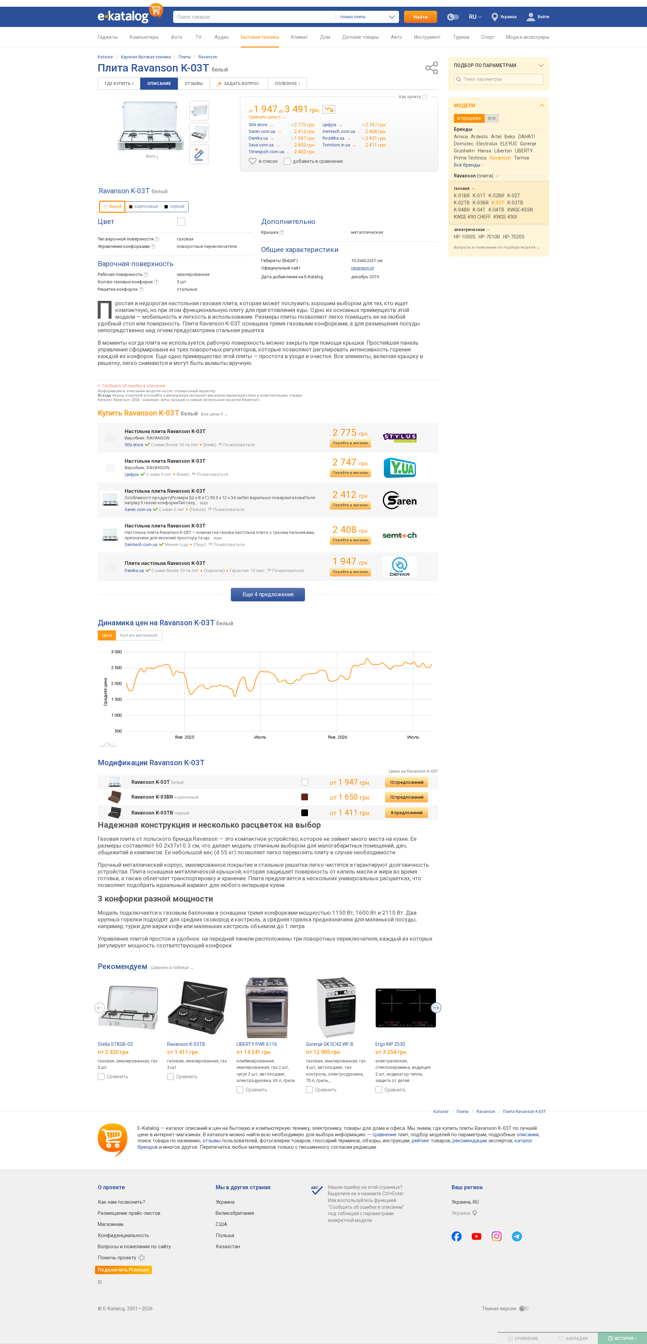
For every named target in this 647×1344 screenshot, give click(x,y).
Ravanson (207, 57)
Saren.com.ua (138, 509)
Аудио (222, 37)
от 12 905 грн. (323, 1052)
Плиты (185, 57)
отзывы (212, 1141)
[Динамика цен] (328, 109)
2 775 (350, 432)
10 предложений (407, 782)
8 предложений (407, 812)
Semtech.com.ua (141, 544)
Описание (159, 83)
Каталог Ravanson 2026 (119, 400)
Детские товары (360, 37)
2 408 (350, 529)
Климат (299, 37)
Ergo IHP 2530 (390, 1044)
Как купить (410, 96)
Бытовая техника (260, 37)
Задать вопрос (242, 83)
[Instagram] (497, 1236)
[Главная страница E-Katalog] (130, 17)
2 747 (350, 462)
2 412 (350, 494)
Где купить (119, 83)
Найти (420, 17)
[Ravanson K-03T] (199, 110)
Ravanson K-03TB (186, 1044)
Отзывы (194, 83)
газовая (185, 238)
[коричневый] (304, 797)
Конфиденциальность (123, 1235)
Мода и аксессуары (527, 37)
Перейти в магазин (350, 443)
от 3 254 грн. (391, 1052)
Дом (325, 37)
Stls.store (134, 444)
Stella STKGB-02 (115, 1044)
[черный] (304, 812)
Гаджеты (108, 37)
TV (198, 37)
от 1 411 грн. (183, 1052)
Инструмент (427, 37)
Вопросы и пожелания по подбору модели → (497, 247)
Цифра (131, 474)
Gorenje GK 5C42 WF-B (329, 1044)
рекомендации (470, 1141)
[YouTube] (477, 1236)
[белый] (304, 782)
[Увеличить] (150, 126)
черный (176, 206)
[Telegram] (517, 1236)
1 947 (350, 561)
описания (527, 1135)
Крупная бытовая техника (146, 57)
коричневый (145, 206)
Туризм (461, 37)
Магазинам (110, 1224)
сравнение (384, 1135)
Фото (176, 37)
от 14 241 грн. (254, 1052)
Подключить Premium (123, 1269)
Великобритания (235, 1213)
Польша (225, 1235)
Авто (396, 37)
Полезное (287, 83)
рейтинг (421, 1141)
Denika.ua (134, 570)
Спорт (487, 37)
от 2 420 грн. (114, 1052)
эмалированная (193, 274)
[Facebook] (457, 1236)
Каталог (105, 57)
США (221, 1224)
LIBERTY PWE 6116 (257, 1044)
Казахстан (228, 1246)
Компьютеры (144, 37)
